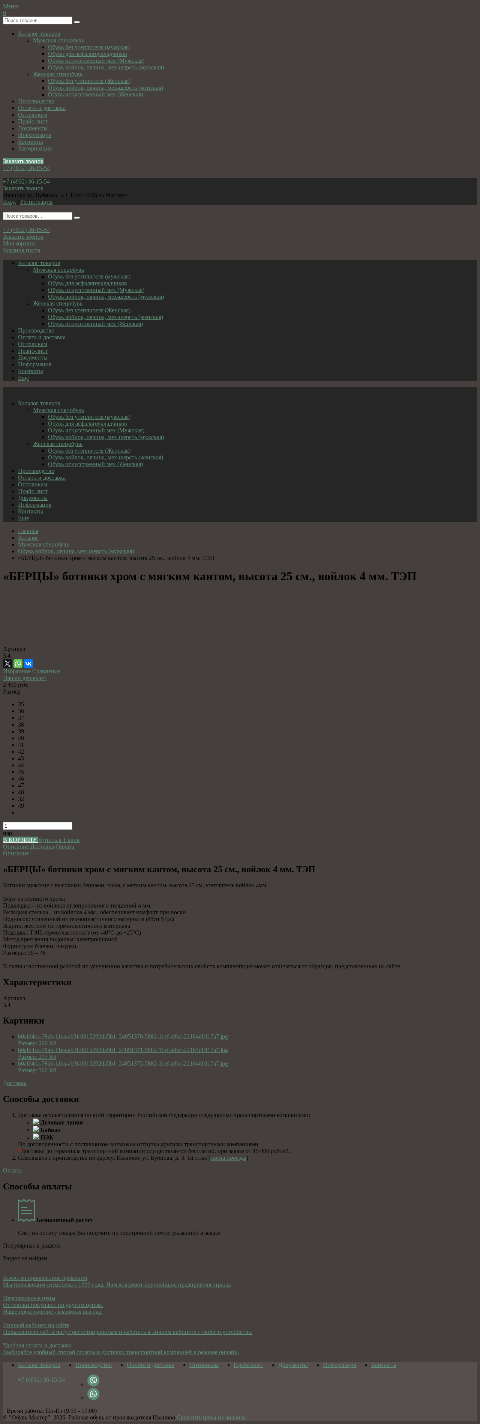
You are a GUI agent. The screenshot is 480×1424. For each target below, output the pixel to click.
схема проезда (228, 1158)
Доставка (42, 846)
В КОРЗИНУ (20, 840)
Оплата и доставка (42, 108)
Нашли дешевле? (24, 678)
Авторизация (35, 148)
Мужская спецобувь (58, 40)
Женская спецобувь (57, 74)
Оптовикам (32, 114)
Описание (16, 846)
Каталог (28, 537)
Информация (34, 135)
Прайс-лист (33, 121)
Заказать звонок (23, 161)
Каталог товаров (39, 33)
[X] (7, 663)
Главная (28, 531)
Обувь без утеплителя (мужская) (89, 47)
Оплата (65, 846)
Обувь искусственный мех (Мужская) (96, 60)
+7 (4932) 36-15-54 (26, 168)
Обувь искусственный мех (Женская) (95, 94)
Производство (36, 101)
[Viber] (93, 1384)
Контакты (30, 141)
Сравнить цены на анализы (212, 1417)
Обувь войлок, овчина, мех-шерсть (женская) (105, 87)
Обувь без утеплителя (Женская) (89, 81)
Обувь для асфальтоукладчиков (87, 54)
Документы (33, 128)
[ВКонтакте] (28, 663)
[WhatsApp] (18, 663)
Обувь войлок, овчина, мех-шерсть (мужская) (106, 67)
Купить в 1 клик (59, 840)
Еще (23, 378)
